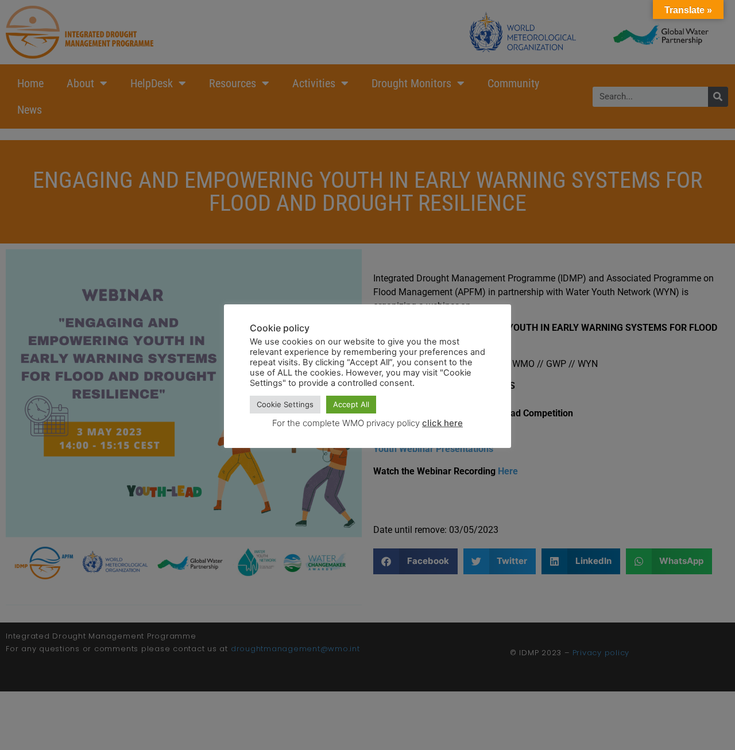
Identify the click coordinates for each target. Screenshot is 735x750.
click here (442, 422)
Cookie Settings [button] (285, 404)
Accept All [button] (351, 404)
